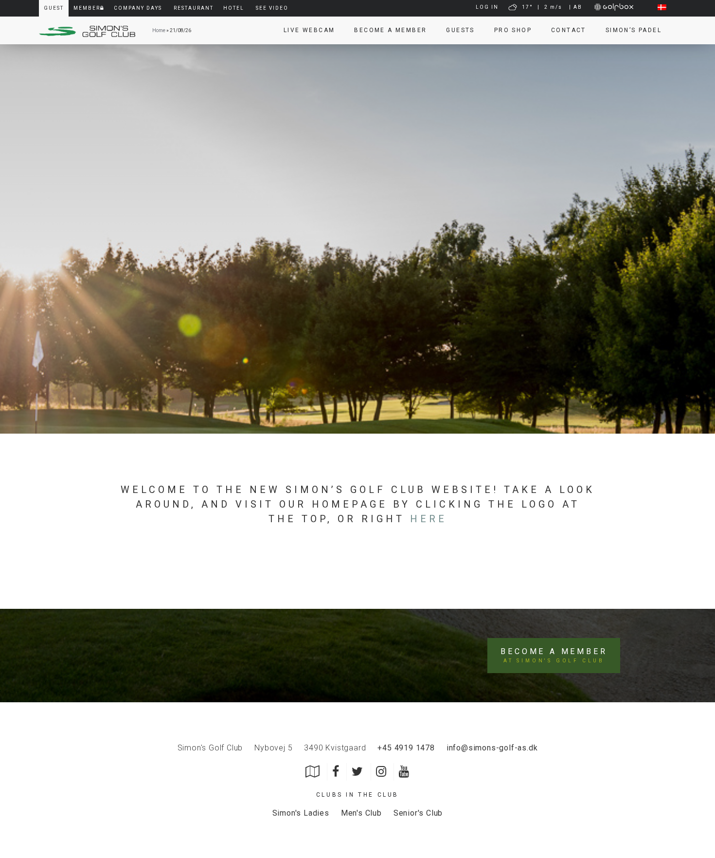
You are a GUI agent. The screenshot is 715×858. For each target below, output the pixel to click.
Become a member (390, 30)
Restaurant (194, 8)
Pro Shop (513, 30)
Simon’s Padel (633, 30)
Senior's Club (418, 813)
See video (272, 8)
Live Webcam (309, 30)
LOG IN (487, 7)
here (428, 519)
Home (158, 30)
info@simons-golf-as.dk (492, 747)
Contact (568, 30)
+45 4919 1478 (405, 747)
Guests (460, 30)
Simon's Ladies (300, 813)
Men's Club (361, 813)
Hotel (233, 8)
